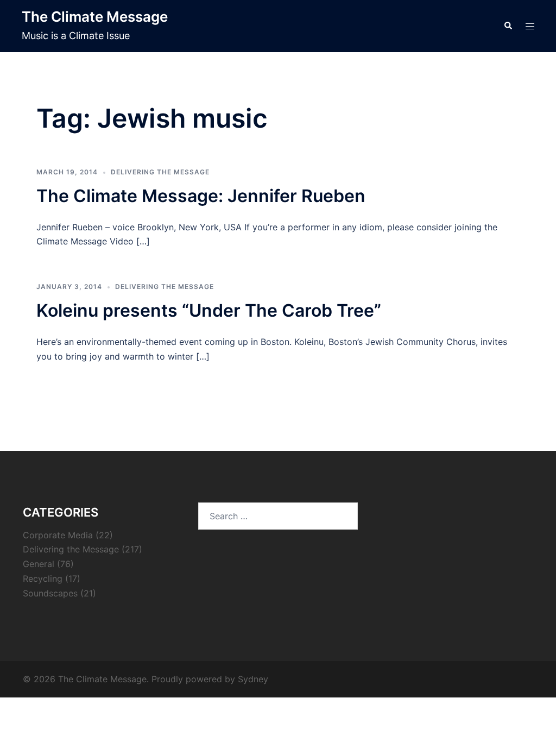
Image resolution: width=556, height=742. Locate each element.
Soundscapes (50, 593)
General (38, 563)
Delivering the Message (160, 172)
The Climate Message (95, 16)
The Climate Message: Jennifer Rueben (200, 195)
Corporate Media (58, 535)
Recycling (42, 578)
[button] (507, 26)
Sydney (253, 679)
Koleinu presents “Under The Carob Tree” (208, 310)
